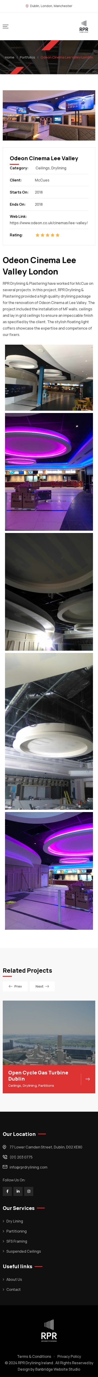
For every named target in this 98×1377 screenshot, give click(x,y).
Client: (16, 180)
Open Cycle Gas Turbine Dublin (38, 1075)
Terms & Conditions (34, 1356)
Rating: (16, 234)
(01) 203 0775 (21, 1157)
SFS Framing (16, 1241)
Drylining (58, 167)
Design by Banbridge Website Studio (49, 1369)
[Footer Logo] (49, 1330)
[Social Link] (7, 1191)
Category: (19, 167)
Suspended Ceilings (23, 1251)
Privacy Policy (69, 1356)
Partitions (46, 1085)
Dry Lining (14, 1221)
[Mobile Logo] (83, 26)
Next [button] (40, 986)
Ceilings (43, 167)
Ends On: (18, 204)
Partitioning (16, 1231)
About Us (14, 1279)
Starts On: (19, 192)
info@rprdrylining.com (28, 1167)
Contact (13, 1289)
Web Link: (18, 216)
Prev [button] (18, 986)
